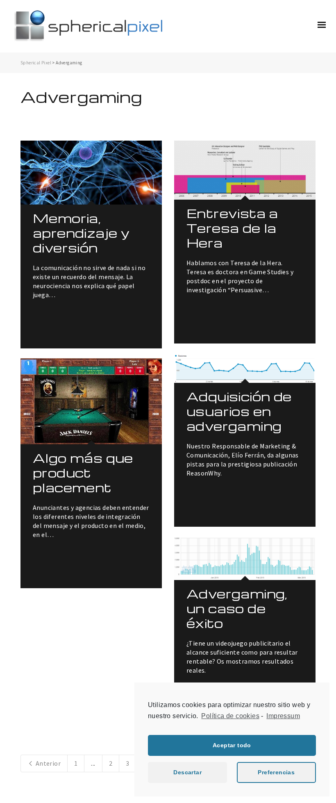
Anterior (47, 763)
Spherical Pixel (35, 63)
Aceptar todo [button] (232, 745)
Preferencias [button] (276, 772)
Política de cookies (230, 715)
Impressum (283, 715)
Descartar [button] (187, 772)
